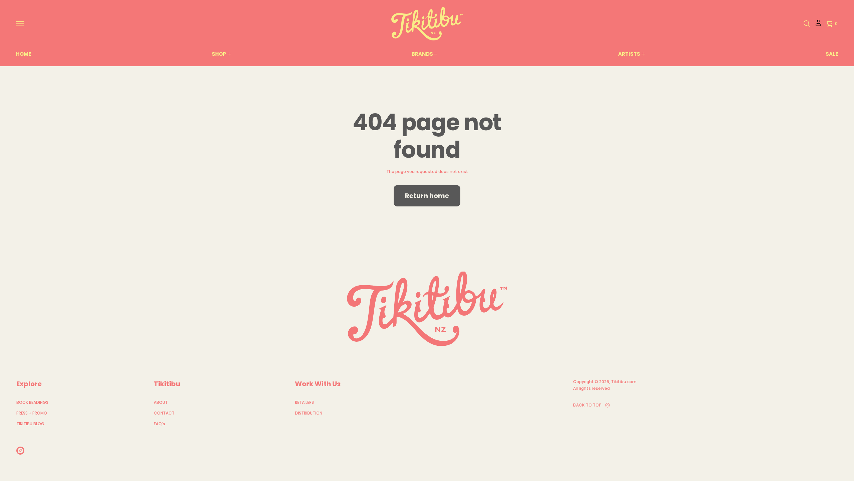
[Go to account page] (818, 25)
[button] (807, 23)
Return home (427, 195)
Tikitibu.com (623, 381)
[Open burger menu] (20, 23)
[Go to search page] (807, 23)
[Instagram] (20, 450)
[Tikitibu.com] (427, 23)
